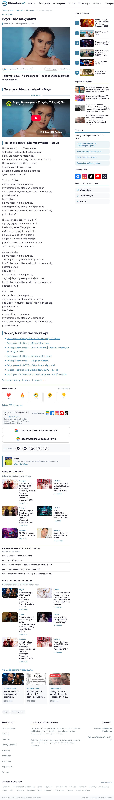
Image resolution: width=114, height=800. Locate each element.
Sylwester (6, 756)
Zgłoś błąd (66, 69)
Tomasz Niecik (61, 787)
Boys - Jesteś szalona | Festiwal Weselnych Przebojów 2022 (28, 565)
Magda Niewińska (83, 790)
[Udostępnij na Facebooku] (18, 448)
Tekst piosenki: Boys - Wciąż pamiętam (27, 360)
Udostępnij (52, 69)
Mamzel (48, 790)
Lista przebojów (82, 13)
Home (33, 3)
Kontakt (83, 201)
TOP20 (98, 3)
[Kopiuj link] (46, 448)
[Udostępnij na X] (39, 448)
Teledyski (60, 3)
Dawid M (82, 787)
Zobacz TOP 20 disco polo (12, 405)
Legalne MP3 (7, 767)
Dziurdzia (20, 790)
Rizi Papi (73, 787)
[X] (104, 176)
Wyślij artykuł (85, 190)
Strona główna (7, 10)
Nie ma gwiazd (17, 712)
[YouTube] (62, 413)
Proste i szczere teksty (87, 157)
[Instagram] (57, 413)
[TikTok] (66, 413)
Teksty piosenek (9, 745)
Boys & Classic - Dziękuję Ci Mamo (17, 556)
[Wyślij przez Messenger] (25, 448)
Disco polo (29, 10)
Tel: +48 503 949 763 (100, 738)
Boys (6, 712)
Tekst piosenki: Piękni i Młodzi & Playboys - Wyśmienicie (36, 374)
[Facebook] (52, 413)
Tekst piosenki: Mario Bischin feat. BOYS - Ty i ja (32, 369)
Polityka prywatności (98, 797)
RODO (109, 797)
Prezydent (31, 790)
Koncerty (85, 3)
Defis (5, 790)
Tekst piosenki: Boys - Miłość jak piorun (28, 343)
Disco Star (6, 761)
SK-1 (12, 790)
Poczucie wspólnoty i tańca (88, 163)
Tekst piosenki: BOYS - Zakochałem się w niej (31, 365)
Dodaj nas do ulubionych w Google (19, 69)
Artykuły (45, 3)
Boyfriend (48, 787)
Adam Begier (8, 24)
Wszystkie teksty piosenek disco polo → (23, 380)
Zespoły (5, 772)
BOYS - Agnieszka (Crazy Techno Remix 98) (21, 569)
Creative (6, 787)
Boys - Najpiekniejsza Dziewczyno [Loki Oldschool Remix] (27, 574)
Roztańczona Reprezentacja (24, 787)
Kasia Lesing (104, 787)
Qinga (40, 787)
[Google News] (47, 413)
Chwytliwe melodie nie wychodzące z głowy (86, 144)
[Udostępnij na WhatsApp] (32, 448)
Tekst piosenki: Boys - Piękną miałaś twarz (29, 356)
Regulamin (85, 797)
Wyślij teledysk (86, 195)
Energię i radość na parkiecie (89, 151)
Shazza (70, 790)
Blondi (40, 790)
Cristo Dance (59, 790)
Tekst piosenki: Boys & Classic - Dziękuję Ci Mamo (33, 338)
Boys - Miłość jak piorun (12, 560)
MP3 (73, 3)
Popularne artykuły (83, 81)
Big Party (92, 787)
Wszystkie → (106, 782)
